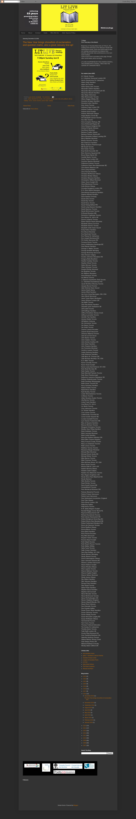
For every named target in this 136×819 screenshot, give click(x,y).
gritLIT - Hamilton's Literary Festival (93, 655)
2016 (84, 693)
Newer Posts (27, 105)
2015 (84, 725)
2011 (84, 735)
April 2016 (88, 715)
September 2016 (90, 705)
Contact (37, 33)
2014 (84, 728)
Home (23, 33)
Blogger (76, 805)
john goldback (64, 99)
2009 (84, 740)
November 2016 (89, 702)
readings (51, 100)
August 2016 (88, 707)
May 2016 (88, 712)
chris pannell (46, 99)
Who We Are (54, 33)
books (40, 99)
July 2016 (88, 710)
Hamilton (52, 99)
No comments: (46, 97)
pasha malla (45, 100)
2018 (84, 689)
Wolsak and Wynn (88, 668)
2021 (84, 681)
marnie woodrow (37, 100)
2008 (84, 743)
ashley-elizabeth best (33, 99)
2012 (84, 733)
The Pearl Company (88, 666)
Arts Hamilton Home (88, 653)
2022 (84, 679)
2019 (84, 686)
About (30, 33)
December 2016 (89, 696)
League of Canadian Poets (90, 660)
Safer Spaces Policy (68, 33)
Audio (45, 33)
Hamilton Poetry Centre (89, 658)
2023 (84, 676)
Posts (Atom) (34, 109)
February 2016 (89, 720)
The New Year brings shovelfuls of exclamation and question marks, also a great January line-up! (48, 43)
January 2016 (89, 722)
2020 (84, 684)
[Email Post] (53, 97)
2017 (84, 691)
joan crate (57, 99)
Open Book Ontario (88, 664)
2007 (84, 745)
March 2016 (88, 717)
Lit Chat (85, 662)
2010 (84, 738)
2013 (84, 730)
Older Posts (71, 105)
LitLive (30, 100)
